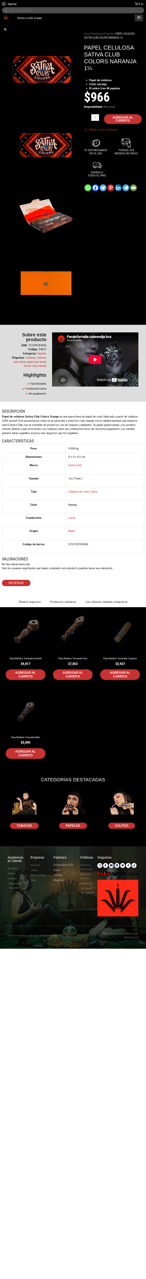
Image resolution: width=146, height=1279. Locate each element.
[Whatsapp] (87, 187)
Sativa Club (75, 465)
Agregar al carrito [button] (25, 674)
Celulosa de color (78, 491)
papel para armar (36, 362)
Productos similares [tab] (63, 602)
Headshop (97, 33)
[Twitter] (103, 187)
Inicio (87, 33)
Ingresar (12, 4)
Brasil (71, 531)
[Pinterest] (110, 187)
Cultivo (121, 825)
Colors (93, 491)
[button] (5, 30)
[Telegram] (125, 187)
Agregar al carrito (123, 119)
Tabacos (24, 825)
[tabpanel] (73, 691)
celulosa (30, 357)
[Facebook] (95, 187)
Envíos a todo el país (13, 18)
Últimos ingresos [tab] (30, 602)
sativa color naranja (35, 366)
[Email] (133, 187)
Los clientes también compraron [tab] (106, 602)
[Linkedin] (118, 187)
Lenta (71, 518)
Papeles (109, 33)
